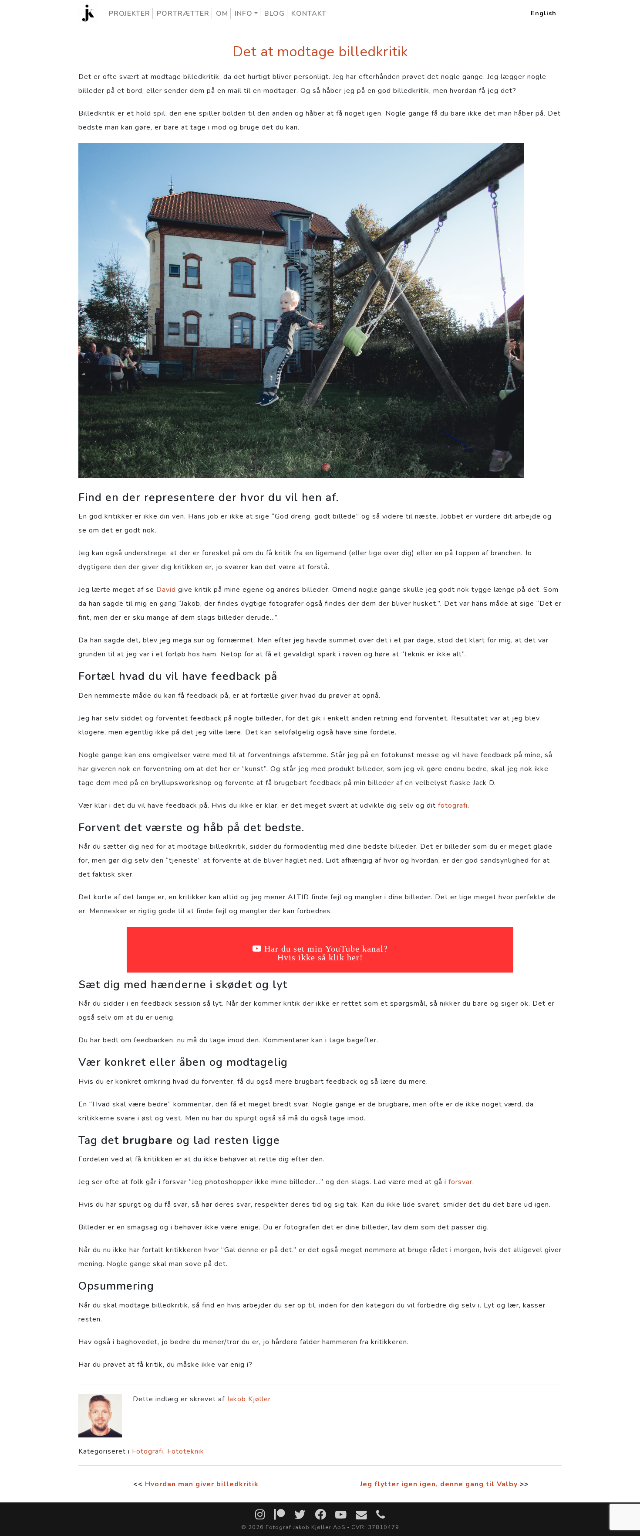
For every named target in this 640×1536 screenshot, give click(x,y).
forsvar (460, 1182)
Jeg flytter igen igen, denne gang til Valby (439, 1484)
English (543, 13)
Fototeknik (185, 1451)
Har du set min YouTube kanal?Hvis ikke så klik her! (326, 953)
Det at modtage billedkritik (320, 51)
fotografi (453, 805)
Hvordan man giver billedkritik (202, 1484)
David (166, 589)
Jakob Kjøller (249, 1399)
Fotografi (147, 1451)
